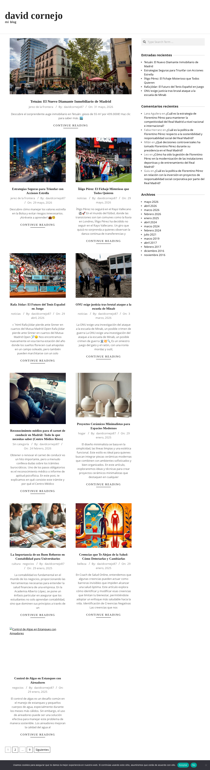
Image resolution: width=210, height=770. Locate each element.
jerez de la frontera (41, 107)
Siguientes (42, 750)
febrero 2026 (152, 214)
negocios (28, 564)
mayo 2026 (151, 202)
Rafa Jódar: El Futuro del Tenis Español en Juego (174, 87)
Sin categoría (21, 444)
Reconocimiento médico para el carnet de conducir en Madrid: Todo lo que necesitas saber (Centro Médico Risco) (37, 435)
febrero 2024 (152, 230)
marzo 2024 (151, 226)
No (193, 765)
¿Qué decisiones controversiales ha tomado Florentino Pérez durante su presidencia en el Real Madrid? (172, 146)
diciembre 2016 (154, 251)
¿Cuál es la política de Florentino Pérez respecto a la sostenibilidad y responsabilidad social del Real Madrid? (173, 134)
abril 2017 (150, 243)
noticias (82, 198)
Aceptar (183, 765)
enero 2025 (151, 218)
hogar (81, 433)
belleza (81, 564)
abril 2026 (150, 206)
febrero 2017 (152, 247)
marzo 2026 (151, 210)
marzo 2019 (151, 238)
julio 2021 (150, 234)
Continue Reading (70, 125)
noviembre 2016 (154, 255)
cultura (16, 564)
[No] (206, 765)
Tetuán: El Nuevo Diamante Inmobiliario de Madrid (70, 101)
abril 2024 (150, 222)
